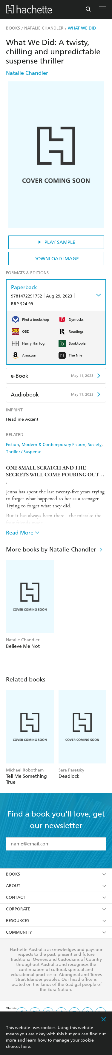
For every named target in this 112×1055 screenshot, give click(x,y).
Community (19, 932)
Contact (15, 897)
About (13, 885)
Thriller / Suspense (24, 451)
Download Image (56, 258)
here (25, 1046)
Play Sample (60, 242)
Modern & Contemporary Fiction (53, 444)
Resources (17, 920)
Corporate (18, 909)
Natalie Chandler (27, 72)
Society (95, 444)
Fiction (12, 444)
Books (13, 874)
